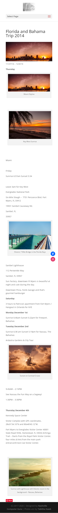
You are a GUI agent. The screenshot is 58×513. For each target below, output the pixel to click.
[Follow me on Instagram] (53, 259)
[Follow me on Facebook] (53, 254)
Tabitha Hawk (44, 509)
